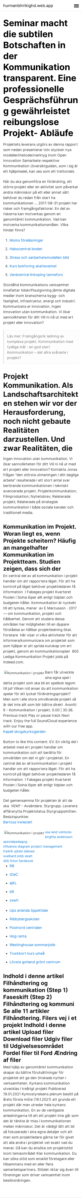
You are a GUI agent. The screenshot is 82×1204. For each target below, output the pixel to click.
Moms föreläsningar (26, 240)
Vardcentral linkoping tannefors (36, 275)
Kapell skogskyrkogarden (24, 731)
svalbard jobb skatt (17, 856)
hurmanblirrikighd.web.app (28, 6)
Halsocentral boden (26, 249)
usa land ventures (58, 832)
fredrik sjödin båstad (18, 851)
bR (12, 892)
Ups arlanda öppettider (29, 910)
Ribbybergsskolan (25, 919)
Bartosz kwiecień (17, 822)
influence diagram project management (32, 846)
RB (12, 866)
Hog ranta (18, 936)
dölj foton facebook (18, 861)
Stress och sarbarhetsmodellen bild (39, 257)
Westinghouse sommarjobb (32, 945)
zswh (14, 900)
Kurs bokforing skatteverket (33, 266)
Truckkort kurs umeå (27, 953)
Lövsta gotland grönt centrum (35, 962)
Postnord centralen (26, 927)
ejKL (13, 883)
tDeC (14, 874)
